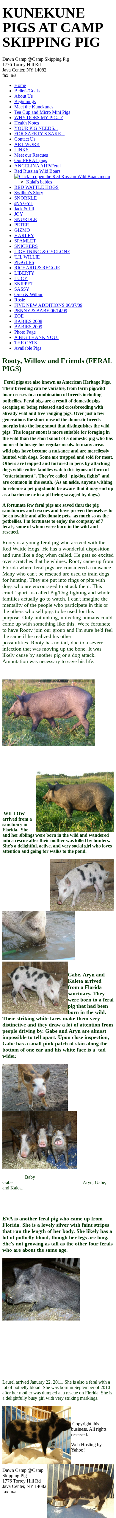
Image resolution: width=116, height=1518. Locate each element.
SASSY (21, 289)
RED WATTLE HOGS (36, 187)
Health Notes (26, 122)
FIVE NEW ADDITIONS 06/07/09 (48, 305)
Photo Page (25, 332)
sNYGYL (23, 203)
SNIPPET (23, 283)
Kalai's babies (39, 181)
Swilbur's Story (28, 192)
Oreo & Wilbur (28, 294)
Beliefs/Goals (27, 90)
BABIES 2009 (28, 326)
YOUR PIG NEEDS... (36, 128)
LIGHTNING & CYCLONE (42, 251)
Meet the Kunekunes (33, 106)
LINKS (21, 149)
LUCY (21, 278)
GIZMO (22, 230)
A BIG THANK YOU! (36, 337)
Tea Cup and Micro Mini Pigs (42, 112)
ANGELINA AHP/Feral (37, 165)
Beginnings (25, 101)
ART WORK (27, 144)
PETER (21, 224)
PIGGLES (24, 262)
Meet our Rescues (31, 155)
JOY (18, 214)
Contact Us (24, 138)
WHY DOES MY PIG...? (38, 117)
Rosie (19, 299)
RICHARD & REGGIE (37, 267)
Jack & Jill (24, 208)
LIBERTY (24, 273)
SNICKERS (26, 246)
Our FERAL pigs (30, 160)
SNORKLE (25, 197)
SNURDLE (25, 219)
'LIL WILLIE (27, 256)
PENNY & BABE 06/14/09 (40, 310)
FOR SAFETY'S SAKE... (39, 133)
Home (20, 85)
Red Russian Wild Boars (37, 171)
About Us (23, 96)
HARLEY (24, 235)
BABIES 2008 (28, 321)
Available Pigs (27, 348)
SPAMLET (25, 240)
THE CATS (25, 342)
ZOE (19, 315)
